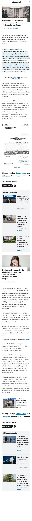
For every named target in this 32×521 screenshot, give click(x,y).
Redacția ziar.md (11, 422)
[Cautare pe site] (30, 2)
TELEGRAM (16, 79)
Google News (21, 173)
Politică (15, 28)
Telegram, (6, 176)
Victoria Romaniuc (11, 181)
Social (15, 282)
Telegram (27, 339)
